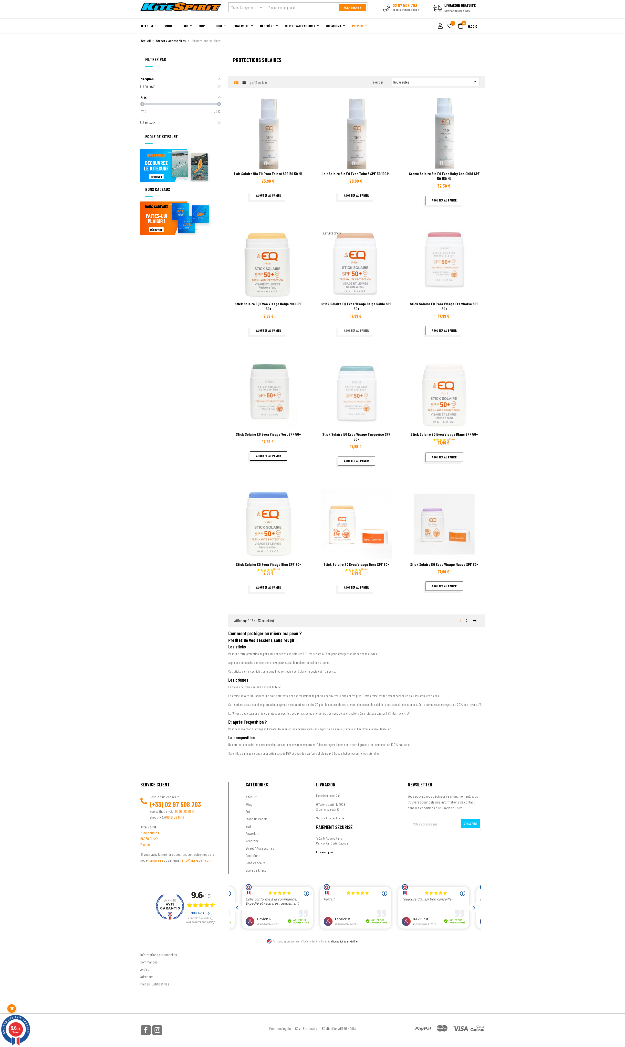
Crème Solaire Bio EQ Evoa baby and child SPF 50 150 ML (444, 176)
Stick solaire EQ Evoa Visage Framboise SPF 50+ (444, 306)
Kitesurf (251, 796)
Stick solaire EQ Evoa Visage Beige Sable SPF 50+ (356, 306)
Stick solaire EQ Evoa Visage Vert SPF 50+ (268, 434)
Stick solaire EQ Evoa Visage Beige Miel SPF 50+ (268, 306)
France (145, 844)
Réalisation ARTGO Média (339, 1028)
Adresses (147, 976)
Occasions (253, 855)
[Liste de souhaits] (450, 26)
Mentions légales (280, 1028)
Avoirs (144, 969)
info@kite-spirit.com (196, 860)
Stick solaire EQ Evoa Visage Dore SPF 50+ (356, 564)
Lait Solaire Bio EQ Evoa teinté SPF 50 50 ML (268, 173)
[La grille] (236, 82)
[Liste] (243, 82)
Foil (248, 811)
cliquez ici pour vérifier (344, 941)
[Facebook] (146, 1030)
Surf (248, 826)
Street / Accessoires (260, 848)
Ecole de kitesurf (257, 870)
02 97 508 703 (183, 804)
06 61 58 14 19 (175, 817)
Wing (249, 804)
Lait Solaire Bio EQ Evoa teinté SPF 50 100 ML (356, 173)
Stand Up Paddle (257, 818)
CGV (297, 1028)
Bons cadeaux (255, 862)
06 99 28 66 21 (184, 811)
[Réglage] (440, 26)
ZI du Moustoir (149, 832)
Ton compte (149, 947)
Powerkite (252, 833)
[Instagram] (157, 1030)
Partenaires (311, 1028)
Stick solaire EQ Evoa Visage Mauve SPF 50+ (444, 564)
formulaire (156, 860)
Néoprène (252, 840)
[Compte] (479, 15)
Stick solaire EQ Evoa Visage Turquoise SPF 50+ (356, 436)
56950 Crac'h (149, 838)
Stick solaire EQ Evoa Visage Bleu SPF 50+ (268, 564)
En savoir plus (324, 852)
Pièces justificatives (154, 984)
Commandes (149, 962)
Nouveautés (435, 82)
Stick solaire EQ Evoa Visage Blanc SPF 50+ (444, 434)
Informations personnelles (158, 954)
